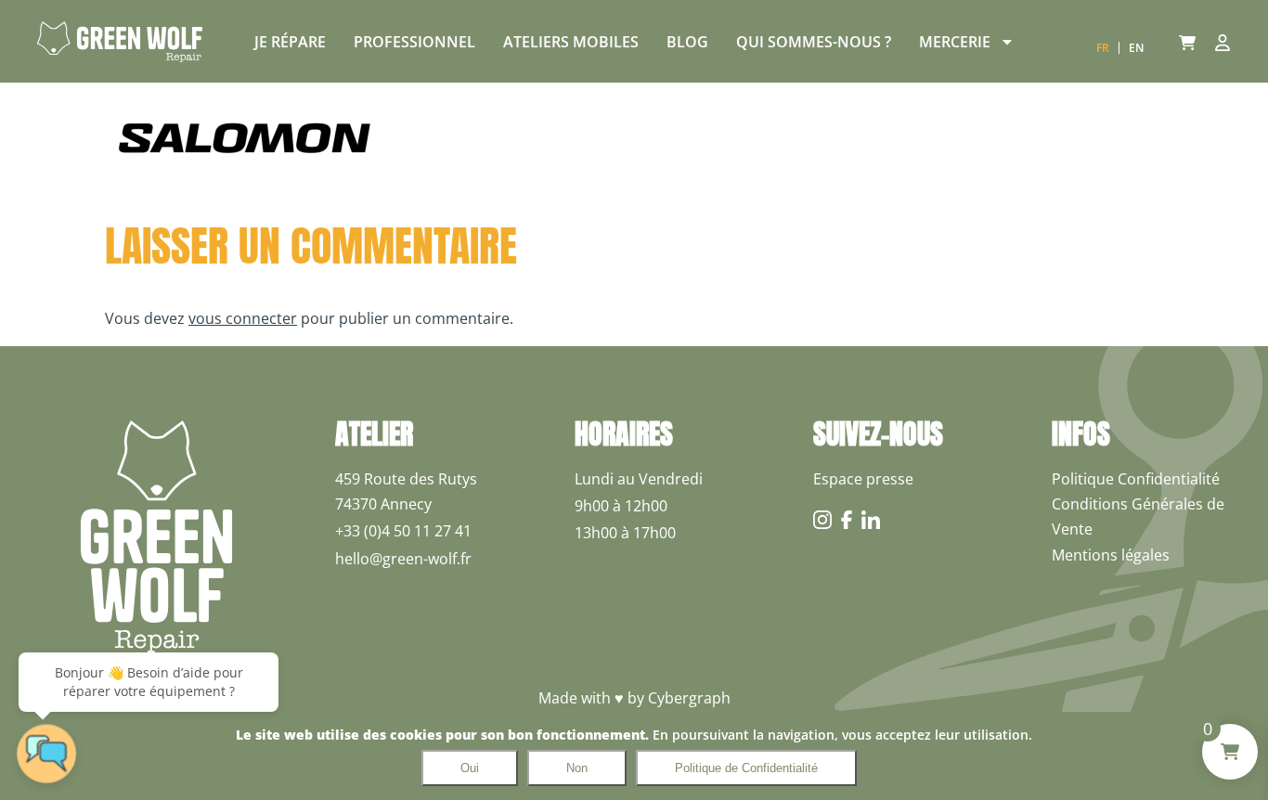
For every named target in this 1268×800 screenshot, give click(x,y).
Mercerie (954, 42)
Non (577, 768)
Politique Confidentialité (1136, 479)
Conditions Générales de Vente (1138, 516)
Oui (469, 768)
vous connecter (242, 318)
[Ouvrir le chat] (46, 753)
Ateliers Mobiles (571, 42)
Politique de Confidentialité (746, 768)
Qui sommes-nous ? (813, 42)
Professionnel (414, 42)
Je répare (290, 42)
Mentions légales (1111, 555)
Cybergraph (689, 698)
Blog (687, 42)
